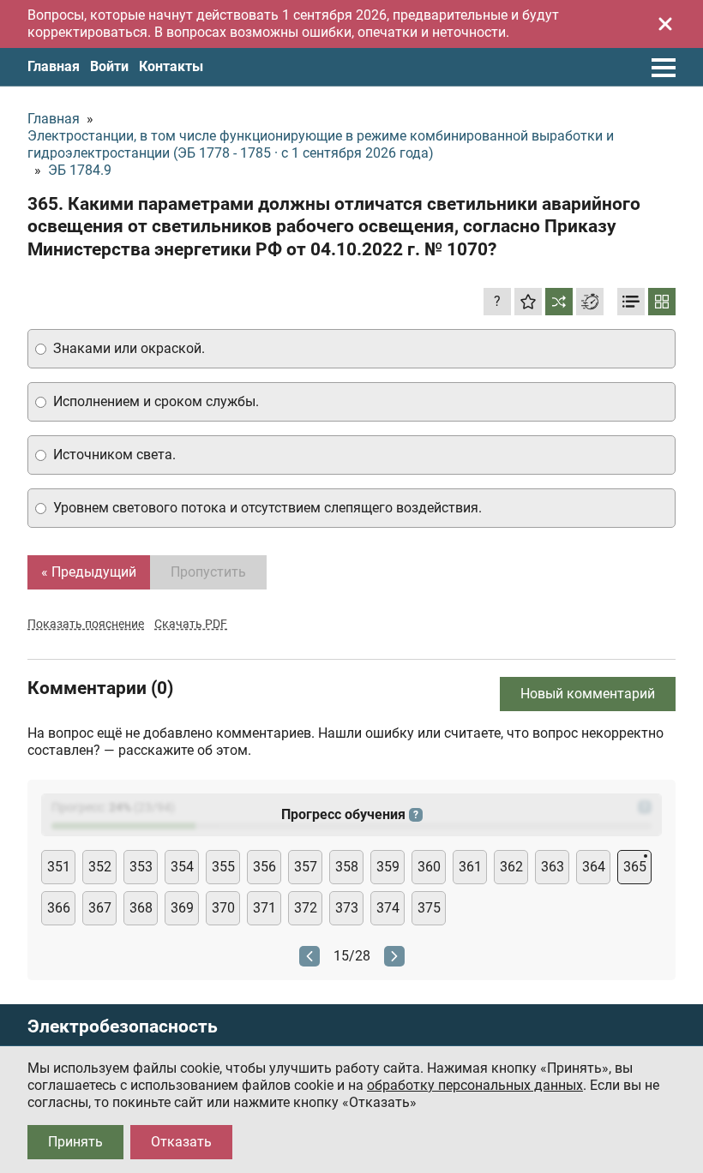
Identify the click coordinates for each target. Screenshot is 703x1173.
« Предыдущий (88, 572)
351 (58, 867)
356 (264, 867)
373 (346, 908)
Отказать (181, 1142)
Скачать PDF (190, 624)
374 (388, 908)
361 (470, 867)
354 (182, 867)
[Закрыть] (665, 24)
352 (99, 867)
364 (593, 867)
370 (223, 908)
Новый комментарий (587, 693)
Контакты (171, 66)
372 (305, 908)
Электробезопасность (122, 1027)
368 (141, 908)
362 (511, 867)
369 (182, 908)
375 (429, 908)
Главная (53, 66)
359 (388, 867)
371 (264, 908)
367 (99, 908)
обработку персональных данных (475, 1085)
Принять (75, 1142)
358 (346, 867)
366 (58, 908)
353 (141, 867)
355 (223, 867)
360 (429, 867)
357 (305, 867)
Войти (109, 66)
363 (552, 867)
